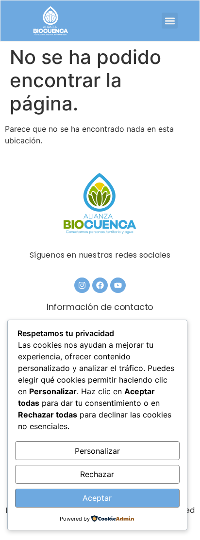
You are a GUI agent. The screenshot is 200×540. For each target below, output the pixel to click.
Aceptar (97, 498)
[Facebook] (100, 285)
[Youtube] (118, 285)
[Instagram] (82, 285)
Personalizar (97, 451)
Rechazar (97, 474)
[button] (170, 21)
